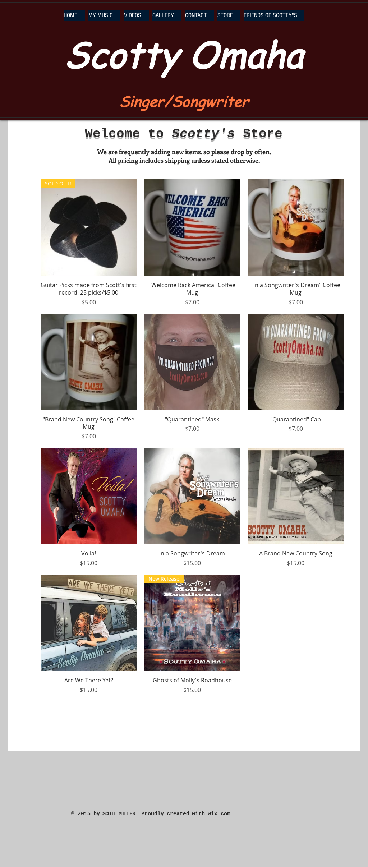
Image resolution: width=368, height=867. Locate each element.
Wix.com (219, 814)
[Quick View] (192, 227)
